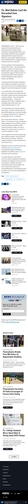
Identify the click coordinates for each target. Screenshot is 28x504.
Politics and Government (11, 176)
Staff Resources (6, 475)
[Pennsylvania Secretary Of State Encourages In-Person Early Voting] (13, 378)
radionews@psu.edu (12, 322)
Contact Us (5, 472)
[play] (2, 502)
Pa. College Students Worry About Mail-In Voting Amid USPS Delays (14, 433)
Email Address (6, 309)
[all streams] (26, 502)
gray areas (21, 151)
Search (4, 478)
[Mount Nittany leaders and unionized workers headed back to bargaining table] (6, 210)
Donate (23, 2)
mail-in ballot (20, 179)
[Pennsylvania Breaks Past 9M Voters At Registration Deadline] (13, 341)
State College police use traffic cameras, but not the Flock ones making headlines (18, 271)
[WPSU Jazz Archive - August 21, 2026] (6, 248)
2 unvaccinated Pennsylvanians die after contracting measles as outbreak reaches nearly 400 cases (18, 198)
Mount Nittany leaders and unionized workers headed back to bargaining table (18, 209)
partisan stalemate (13, 147)
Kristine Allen (5, 397)
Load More (14, 456)
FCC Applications (6, 485)
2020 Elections (9, 179)
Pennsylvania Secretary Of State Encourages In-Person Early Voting (13, 391)
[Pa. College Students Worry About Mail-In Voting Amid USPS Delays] (13, 419)
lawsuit (14, 116)
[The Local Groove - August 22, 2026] (6, 236)
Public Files (5, 481)
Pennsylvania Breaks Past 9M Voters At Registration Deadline (12, 354)
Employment (6, 469)
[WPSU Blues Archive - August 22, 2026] (6, 224)
